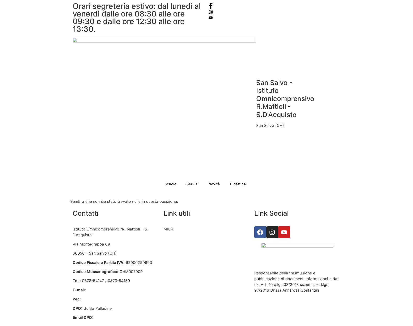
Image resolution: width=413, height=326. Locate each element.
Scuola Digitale (177, 265)
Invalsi (169, 256)
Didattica (238, 184)
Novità (214, 184)
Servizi (192, 184)
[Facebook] (274, 5)
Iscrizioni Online (177, 238)
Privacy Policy (176, 284)
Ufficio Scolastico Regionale (189, 247)
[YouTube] (274, 17)
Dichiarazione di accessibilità (189, 293)
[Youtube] (284, 232)
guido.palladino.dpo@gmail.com (123, 317)
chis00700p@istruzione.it (110, 290)
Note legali (173, 302)
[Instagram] (274, 11)
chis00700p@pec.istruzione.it (109, 299)
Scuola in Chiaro (178, 275)
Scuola (170, 184)
